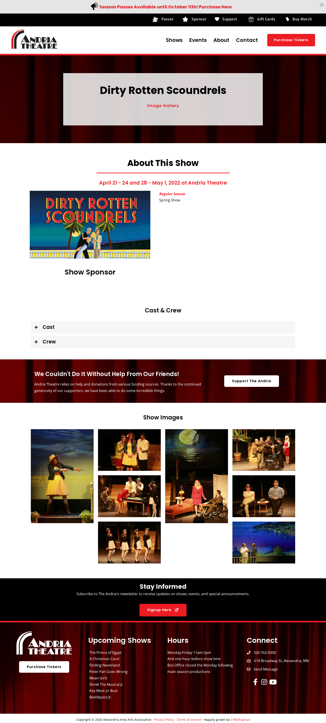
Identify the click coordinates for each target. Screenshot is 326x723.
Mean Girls (98, 678)
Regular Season (172, 193)
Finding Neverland (104, 665)
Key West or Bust (103, 690)
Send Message (266, 669)
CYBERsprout (240, 719)
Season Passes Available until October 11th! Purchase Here (165, 7)
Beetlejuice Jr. (100, 697)
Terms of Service (189, 719)
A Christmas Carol (104, 658)
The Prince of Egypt (105, 652)
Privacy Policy (164, 719)
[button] (291, 40)
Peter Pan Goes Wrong (108, 671)
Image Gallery (163, 105)
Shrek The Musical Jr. (106, 684)
